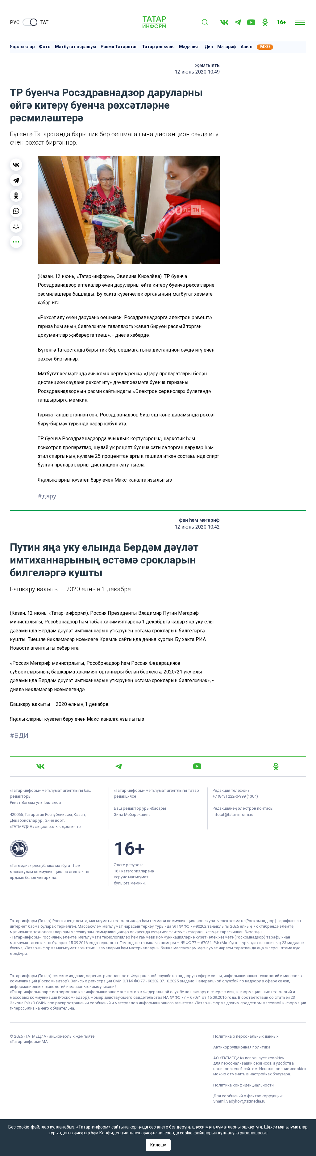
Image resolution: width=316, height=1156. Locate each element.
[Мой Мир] (16, 226)
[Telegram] (237, 22)
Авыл (246, 46)
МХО (265, 46)
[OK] (265, 22)
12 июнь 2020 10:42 (197, 527)
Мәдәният (189, 46)
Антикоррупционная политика (241, 1047)
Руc (14, 22)
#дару (47, 496)
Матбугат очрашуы (75, 46)
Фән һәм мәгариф (199, 520)
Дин (209, 46)
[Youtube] (251, 22)
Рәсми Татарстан (119, 46)
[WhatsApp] (16, 211)
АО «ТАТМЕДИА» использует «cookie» (248, 1058)
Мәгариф (226, 46)
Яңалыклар (22, 46)
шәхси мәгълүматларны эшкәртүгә (227, 1126)
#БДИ (19, 735)
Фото (45, 46)
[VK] (224, 22)
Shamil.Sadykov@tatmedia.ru (239, 1101)
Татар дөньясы (158, 46)
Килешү (158, 1144)
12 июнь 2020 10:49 (197, 72)
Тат (44, 22)
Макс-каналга (130, 480)
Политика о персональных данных (245, 1036)
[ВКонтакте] (16, 164)
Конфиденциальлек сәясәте (128, 1132)
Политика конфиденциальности (243, 1085)
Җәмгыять (207, 65)
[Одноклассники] (16, 195)
